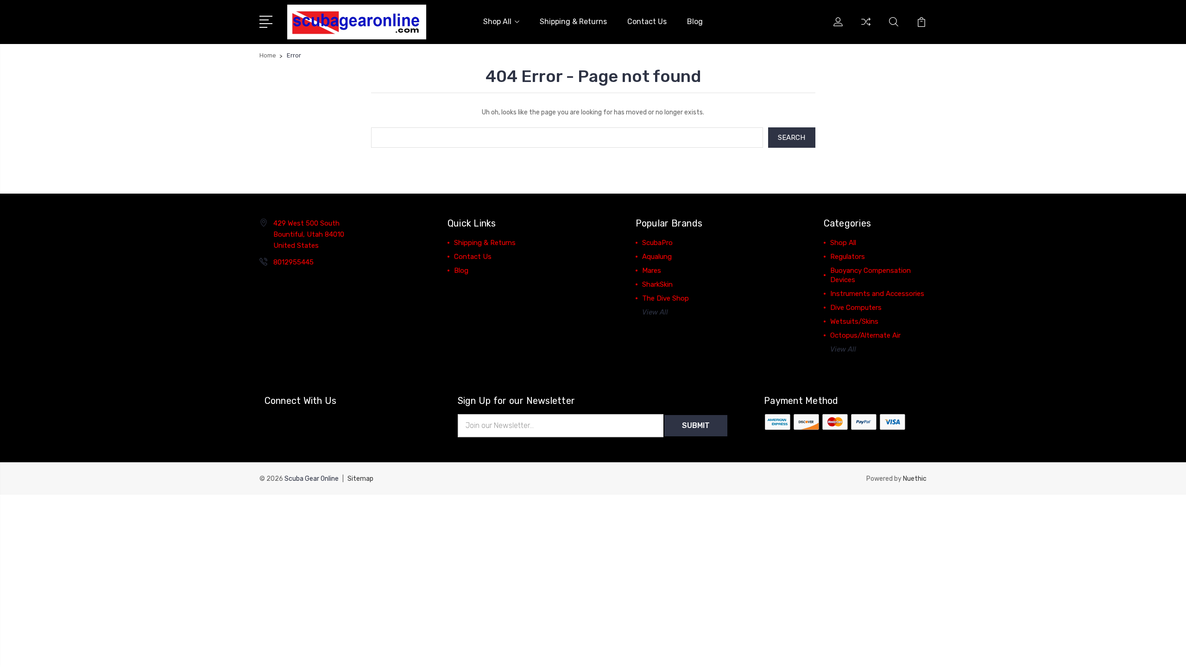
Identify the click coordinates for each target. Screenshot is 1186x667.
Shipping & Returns (573, 21)
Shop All (497, 21)
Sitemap (360, 479)
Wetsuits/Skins (854, 321)
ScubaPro (657, 243)
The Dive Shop (665, 298)
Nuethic (915, 479)
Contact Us (647, 21)
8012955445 (293, 262)
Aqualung (657, 256)
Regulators (847, 256)
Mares (651, 270)
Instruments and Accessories (877, 293)
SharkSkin (657, 284)
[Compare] (866, 27)
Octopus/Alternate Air (865, 335)
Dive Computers (856, 307)
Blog (695, 21)
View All (655, 312)
